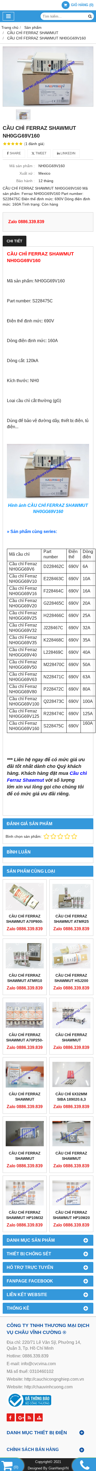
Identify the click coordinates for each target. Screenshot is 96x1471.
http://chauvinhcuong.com (48, 1387)
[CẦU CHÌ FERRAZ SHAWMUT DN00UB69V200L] (25, 1133)
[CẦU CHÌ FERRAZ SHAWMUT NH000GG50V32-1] (71, 1015)
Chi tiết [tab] (14, 241)
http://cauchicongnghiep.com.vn (54, 1379)
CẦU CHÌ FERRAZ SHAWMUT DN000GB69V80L (71, 1158)
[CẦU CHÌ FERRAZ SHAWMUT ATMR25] (71, 896)
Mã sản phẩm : (22, 166)
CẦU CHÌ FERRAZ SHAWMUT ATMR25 (71, 919)
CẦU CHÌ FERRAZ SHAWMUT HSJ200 (71, 978)
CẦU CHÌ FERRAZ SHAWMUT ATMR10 (24, 978)
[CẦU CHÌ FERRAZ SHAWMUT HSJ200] (71, 955)
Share (15, 153)
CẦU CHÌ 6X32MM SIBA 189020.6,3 (71, 1096)
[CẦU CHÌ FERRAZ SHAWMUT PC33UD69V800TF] (25, 1074)
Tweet (40, 153)
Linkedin (67, 153)
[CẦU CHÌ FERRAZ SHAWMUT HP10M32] (25, 1193)
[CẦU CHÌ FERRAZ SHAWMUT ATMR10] (25, 955)
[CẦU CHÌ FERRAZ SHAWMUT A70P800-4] (25, 896)
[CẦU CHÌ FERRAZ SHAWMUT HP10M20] (71, 1193)
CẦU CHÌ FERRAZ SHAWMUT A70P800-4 (24, 921)
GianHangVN (59, 1468)
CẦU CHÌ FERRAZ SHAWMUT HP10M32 (24, 1215)
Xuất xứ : (27, 173)
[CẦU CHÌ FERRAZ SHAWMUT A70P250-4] (25, 1015)
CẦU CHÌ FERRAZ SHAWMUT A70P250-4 (24, 1040)
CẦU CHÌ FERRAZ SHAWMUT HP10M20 (71, 1215)
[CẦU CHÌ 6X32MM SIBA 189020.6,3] (71, 1074)
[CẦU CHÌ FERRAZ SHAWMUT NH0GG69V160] (48, 76)
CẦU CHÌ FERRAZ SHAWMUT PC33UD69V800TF (25, 1099)
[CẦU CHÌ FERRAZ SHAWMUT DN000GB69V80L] (71, 1133)
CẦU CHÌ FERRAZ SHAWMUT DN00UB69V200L (25, 1158)
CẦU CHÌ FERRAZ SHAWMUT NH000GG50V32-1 (71, 1040)
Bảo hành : (25, 181)
